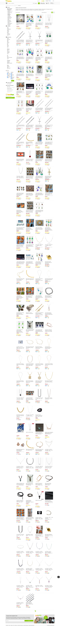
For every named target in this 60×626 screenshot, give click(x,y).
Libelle (47, 144)
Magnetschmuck (10, 17)
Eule (51, 195)
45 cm (19, 42)
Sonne (23, 264)
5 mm (49, 502)
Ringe (8, 19)
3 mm (47, 502)
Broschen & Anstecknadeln (9, 21)
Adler (47, 195)
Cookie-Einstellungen (25, 625)
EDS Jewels (8, 86)
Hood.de (8, 1)
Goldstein (31, 519)
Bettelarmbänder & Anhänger (10, 11)
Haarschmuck (9, 16)
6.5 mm (49, 536)
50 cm (21, 42)
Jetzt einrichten (10, 97)
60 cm (22, 127)
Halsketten (9, 14)
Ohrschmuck (9, 18)
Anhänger (9, 15)
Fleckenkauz (49, 161)
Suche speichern (18, 12)
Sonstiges (9, 24)
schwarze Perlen (39, 75)
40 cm (40, 315)
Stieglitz (32, 178)
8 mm (20, 451)
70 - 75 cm (48, 247)
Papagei (29, 212)
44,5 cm (21, 417)
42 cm (42, 315)
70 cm (41, 400)
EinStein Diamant (9, 88)
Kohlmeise (31, 212)
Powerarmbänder (10, 12)
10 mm (23, 451)
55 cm (40, 110)
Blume (21, 264)
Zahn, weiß (38, 144)
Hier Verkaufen (9, 83)
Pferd (19, 264)
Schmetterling (50, 144)
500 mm (48, 399)
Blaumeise (29, 178)
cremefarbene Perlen (40, 74)
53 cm (38, 400)
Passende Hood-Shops (10, 85)
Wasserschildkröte (20, 247)
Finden (13, 80)
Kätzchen (19, 519)
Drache (49, 195)
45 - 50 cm (39, 247)
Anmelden (29, 620)
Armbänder (9, 10)
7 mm (52, 502)
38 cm (38, 315)
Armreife (9, 13)
